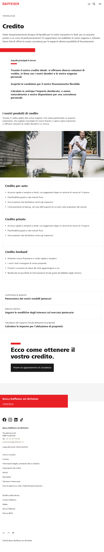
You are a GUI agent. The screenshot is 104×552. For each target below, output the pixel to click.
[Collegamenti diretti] (89, 4)
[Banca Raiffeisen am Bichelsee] (11, 4)
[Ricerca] (94, 4)
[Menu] (100, 4)
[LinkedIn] (16, 420)
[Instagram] (10, 420)
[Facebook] (4, 420)
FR (9, 533)
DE (4, 533)
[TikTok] (21, 420)
